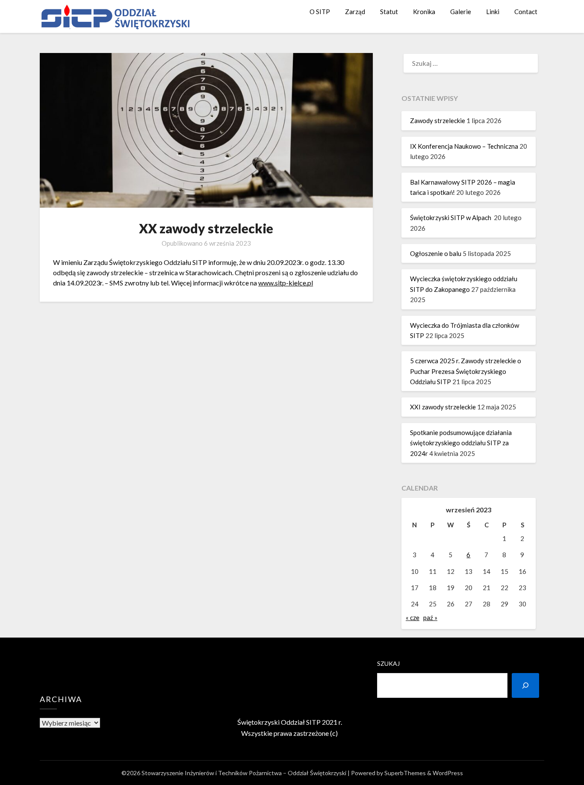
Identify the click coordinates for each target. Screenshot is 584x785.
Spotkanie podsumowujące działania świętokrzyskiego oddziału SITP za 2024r (461, 443)
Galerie (460, 11)
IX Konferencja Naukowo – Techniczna (464, 146)
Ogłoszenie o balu (435, 253)
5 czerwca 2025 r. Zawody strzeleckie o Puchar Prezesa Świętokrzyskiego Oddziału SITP (465, 371)
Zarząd (355, 11)
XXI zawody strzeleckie (443, 407)
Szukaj (388, 663)
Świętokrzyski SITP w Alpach (451, 217)
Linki (492, 11)
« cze (412, 617)
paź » (430, 617)
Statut (389, 11)
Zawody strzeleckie (437, 120)
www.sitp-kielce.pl (285, 283)
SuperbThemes (405, 772)
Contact (525, 11)
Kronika (424, 11)
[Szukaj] (525, 685)
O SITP (320, 11)
